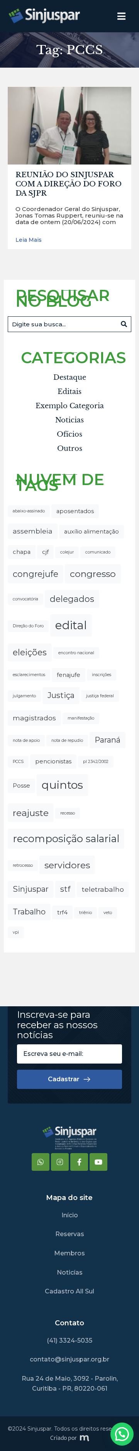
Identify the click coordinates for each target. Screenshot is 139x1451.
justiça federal (100, 695)
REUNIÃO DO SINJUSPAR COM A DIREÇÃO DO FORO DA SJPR (68, 184)
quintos (62, 784)
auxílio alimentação (91, 531)
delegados (72, 599)
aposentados (75, 511)
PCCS (18, 761)
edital (71, 625)
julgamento (24, 695)
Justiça (61, 695)
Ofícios (69, 434)
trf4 (62, 912)
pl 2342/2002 (95, 761)
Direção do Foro (28, 625)
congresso (93, 573)
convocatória (25, 599)
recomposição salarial (66, 838)
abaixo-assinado (29, 511)
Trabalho (29, 911)
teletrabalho (103, 889)
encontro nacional (76, 652)
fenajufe (68, 674)
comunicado (97, 552)
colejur (67, 552)
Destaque (69, 377)
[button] (122, 1434)
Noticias (69, 420)
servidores (67, 865)
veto (107, 912)
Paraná (107, 740)
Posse (21, 785)
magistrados (34, 718)
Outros (69, 448)
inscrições (101, 674)
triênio (85, 912)
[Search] (124, 324)
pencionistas (53, 761)
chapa (22, 551)
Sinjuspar (31, 889)
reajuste (31, 812)
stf (65, 889)
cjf (45, 551)
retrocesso (23, 865)
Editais (69, 391)
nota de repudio (67, 740)
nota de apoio (26, 740)
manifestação (81, 718)
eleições (30, 652)
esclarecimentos (29, 674)
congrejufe (35, 574)
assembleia (33, 531)
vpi (16, 932)
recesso (67, 813)
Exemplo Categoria (70, 406)
